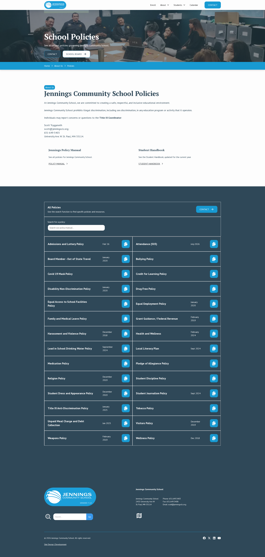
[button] (164, 5)
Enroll (153, 5)
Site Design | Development (55, 544)
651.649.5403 (175, 498)
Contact (212, 5)
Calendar (194, 5)
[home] (55, 5)
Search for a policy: (56, 222)
